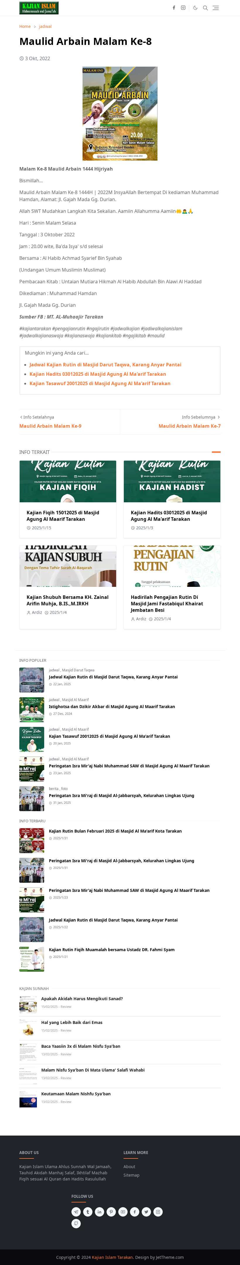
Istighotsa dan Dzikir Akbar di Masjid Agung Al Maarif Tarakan (112, 706)
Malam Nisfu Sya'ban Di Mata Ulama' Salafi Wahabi (93, 1070)
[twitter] (146, 1212)
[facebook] (174, 7)
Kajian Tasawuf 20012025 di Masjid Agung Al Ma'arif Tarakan (100, 383)
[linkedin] (99, 1212)
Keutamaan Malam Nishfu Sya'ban (76, 1093)
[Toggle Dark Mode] (195, 8)
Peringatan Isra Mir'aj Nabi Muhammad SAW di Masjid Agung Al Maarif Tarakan (129, 766)
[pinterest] (111, 1212)
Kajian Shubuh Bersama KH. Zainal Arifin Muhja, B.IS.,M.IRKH (68, 600)
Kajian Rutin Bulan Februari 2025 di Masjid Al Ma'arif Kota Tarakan (115, 831)
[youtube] (123, 1212)
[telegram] (76, 1212)
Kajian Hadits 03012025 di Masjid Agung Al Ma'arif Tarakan (98, 374)
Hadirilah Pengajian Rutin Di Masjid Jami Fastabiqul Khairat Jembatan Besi (167, 603)
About (129, 1166)
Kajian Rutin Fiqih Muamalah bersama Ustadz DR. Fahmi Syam (112, 949)
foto (64, 788)
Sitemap (132, 1175)
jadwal (54, 670)
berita (54, 788)
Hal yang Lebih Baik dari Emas (71, 1022)
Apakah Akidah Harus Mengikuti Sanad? (82, 998)
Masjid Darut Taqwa (78, 670)
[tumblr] (87, 1212)
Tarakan (125, 1257)
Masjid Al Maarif (75, 699)
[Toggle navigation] (216, 8)
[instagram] (183, 7)
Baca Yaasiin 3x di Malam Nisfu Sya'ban (80, 1046)
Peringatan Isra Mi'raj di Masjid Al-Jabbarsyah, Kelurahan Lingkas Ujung (121, 795)
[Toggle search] (205, 8)
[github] (76, 1223)
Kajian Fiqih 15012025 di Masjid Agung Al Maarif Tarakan (63, 515)
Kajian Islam (104, 1257)
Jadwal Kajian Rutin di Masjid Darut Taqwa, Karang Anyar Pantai (105, 364)
